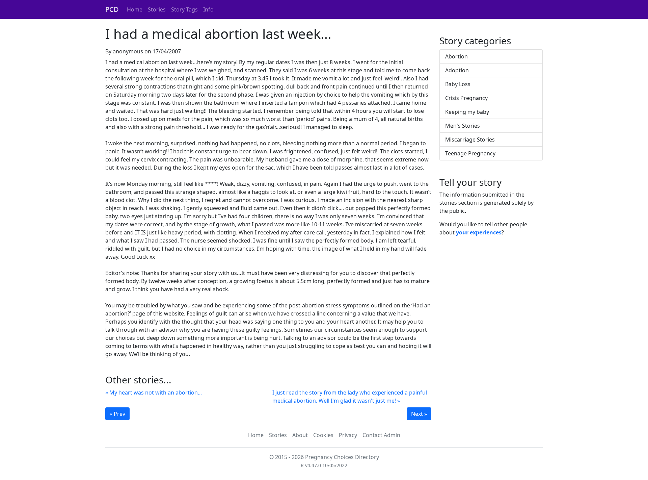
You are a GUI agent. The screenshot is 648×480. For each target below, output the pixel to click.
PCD (112, 9)
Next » (419, 414)
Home (134, 9)
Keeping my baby (467, 112)
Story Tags (184, 9)
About (300, 435)
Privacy (348, 435)
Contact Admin (381, 435)
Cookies (323, 435)
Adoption (457, 70)
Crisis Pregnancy (466, 98)
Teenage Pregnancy (470, 153)
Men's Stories (462, 125)
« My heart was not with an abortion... (153, 392)
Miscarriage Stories (470, 139)
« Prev (117, 414)
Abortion (456, 56)
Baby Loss (457, 84)
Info (208, 9)
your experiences (479, 232)
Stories (157, 9)
